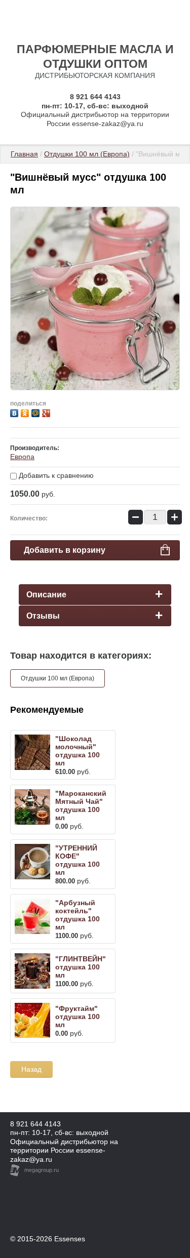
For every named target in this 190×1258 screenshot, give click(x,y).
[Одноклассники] (26, 412)
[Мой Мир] (36, 412)
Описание (46, 594)
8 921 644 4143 (95, 97)
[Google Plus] (47, 412)
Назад (31, 1069)
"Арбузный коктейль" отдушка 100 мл (77, 915)
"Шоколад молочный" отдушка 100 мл (77, 751)
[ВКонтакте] (15, 412)
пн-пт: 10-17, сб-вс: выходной (59, 1132)
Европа (22, 457)
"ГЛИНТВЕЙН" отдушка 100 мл (80, 967)
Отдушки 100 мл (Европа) (87, 154)
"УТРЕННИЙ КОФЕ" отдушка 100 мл (77, 860)
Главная (24, 154)
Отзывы (43, 616)
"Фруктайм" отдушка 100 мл (77, 1016)
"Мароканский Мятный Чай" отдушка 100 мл (80, 805)
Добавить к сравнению (55, 475)
